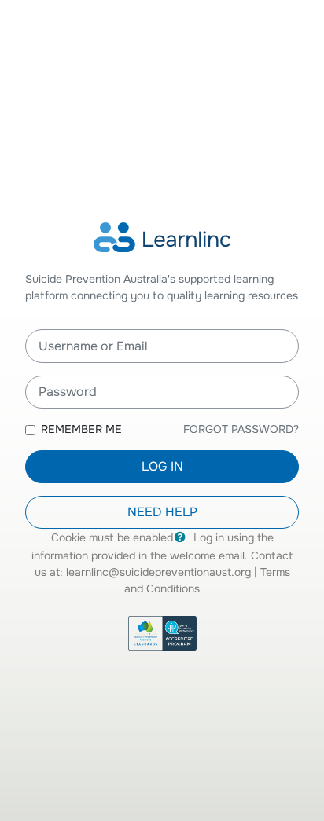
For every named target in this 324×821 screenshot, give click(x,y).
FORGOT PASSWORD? (241, 429)
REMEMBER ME (81, 429)
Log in (162, 466)
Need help (162, 512)
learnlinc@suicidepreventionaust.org (158, 572)
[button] (183, 538)
